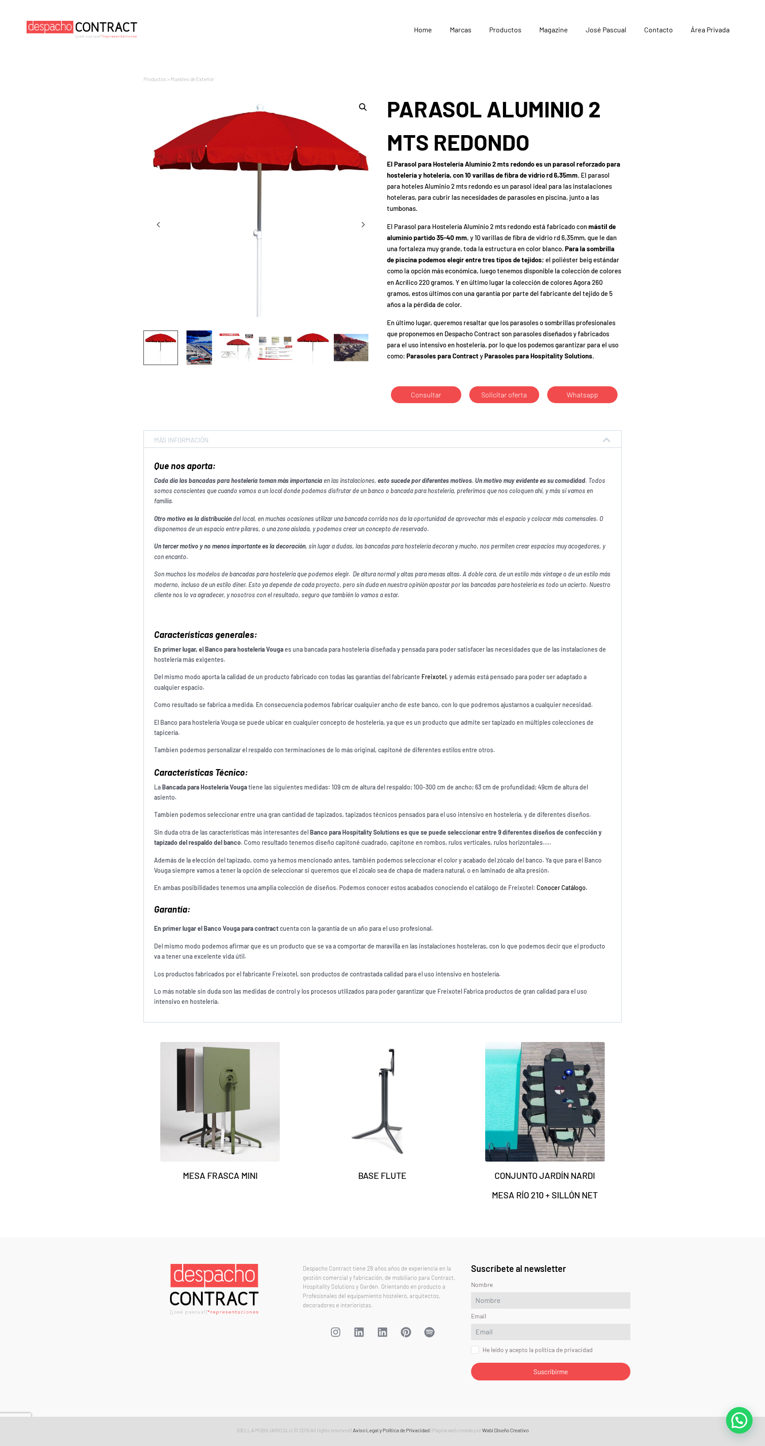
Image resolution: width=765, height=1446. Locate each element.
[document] (382, 723)
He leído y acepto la (332, 800)
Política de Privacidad (360, 800)
